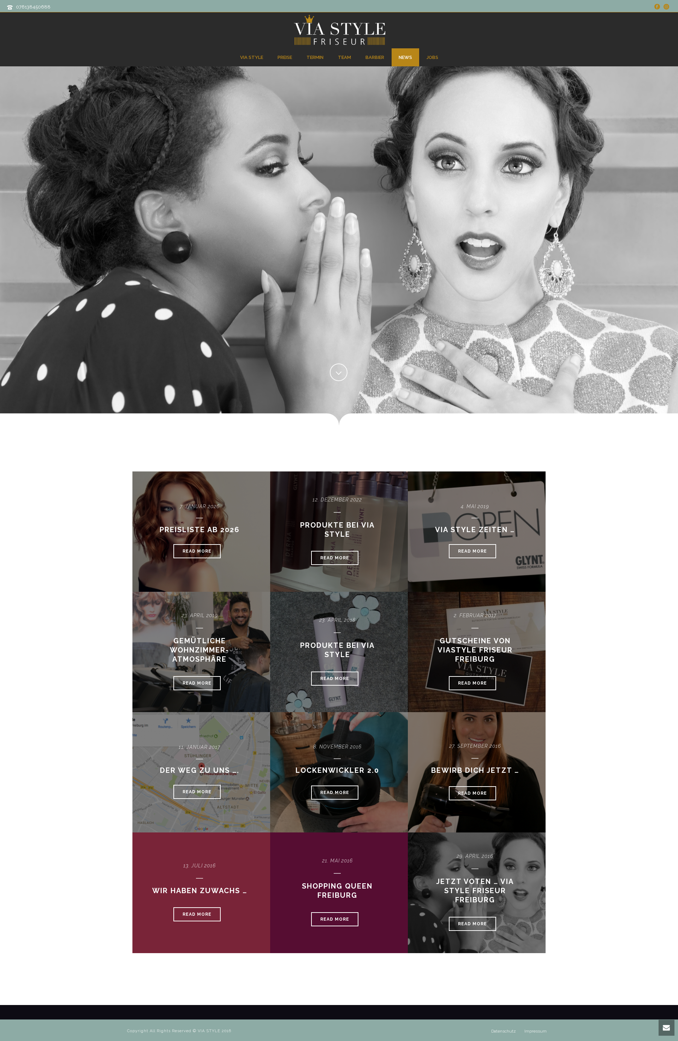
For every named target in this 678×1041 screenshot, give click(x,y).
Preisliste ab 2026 (200, 529)
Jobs (432, 57)
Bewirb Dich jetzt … (475, 770)
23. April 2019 (200, 615)
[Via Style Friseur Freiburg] (339, 30)
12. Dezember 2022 (337, 500)
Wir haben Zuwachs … (199, 890)
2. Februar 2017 (475, 615)
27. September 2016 (475, 746)
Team (344, 57)
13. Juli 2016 (199, 865)
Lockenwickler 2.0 (337, 770)
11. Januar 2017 (199, 747)
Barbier (374, 57)
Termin (315, 57)
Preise (285, 57)
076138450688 (33, 7)
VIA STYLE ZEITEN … (475, 529)
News (405, 57)
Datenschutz (503, 1031)
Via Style (251, 57)
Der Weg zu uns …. (199, 770)
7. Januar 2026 (200, 506)
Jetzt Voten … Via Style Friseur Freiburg (475, 890)
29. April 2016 (475, 856)
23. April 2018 (337, 620)
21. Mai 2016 (337, 861)
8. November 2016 (337, 747)
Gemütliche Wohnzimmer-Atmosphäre (199, 650)
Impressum (535, 1031)
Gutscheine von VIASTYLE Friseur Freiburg (475, 650)
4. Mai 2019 (475, 506)
